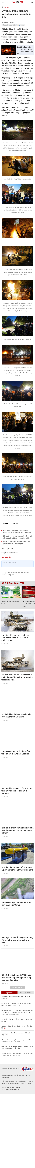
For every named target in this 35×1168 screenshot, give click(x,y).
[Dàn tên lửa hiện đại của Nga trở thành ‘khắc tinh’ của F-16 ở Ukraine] (17, 774)
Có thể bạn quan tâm (12, 583)
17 (21, 1005)
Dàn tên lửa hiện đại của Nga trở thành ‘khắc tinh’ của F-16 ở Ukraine (16, 790)
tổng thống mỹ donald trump (10, 552)
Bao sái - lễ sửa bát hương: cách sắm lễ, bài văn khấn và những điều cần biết (17, 1054)
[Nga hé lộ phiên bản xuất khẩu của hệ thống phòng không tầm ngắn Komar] (17, 814)
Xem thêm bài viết (17, 987)
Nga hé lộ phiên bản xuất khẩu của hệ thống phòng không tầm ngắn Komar (17, 830)
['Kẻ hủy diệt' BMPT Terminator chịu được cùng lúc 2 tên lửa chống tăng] (17, 621)
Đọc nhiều (9, 993)
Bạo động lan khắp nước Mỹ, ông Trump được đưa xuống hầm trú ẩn (25, 50)
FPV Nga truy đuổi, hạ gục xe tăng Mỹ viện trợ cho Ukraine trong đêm (17, 940)
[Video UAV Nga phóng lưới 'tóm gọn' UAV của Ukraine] (17, 888)
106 (4, 1028)
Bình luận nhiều (25, 993)
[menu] (2, 2)
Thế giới (6, 7)
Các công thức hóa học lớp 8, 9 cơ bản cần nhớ (16, 1026)
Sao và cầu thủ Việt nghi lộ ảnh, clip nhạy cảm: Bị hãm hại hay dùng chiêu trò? (17, 1048)
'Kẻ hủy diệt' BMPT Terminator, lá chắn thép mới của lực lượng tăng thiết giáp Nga (17, 677)
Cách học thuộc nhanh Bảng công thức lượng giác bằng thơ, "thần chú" (16, 1004)
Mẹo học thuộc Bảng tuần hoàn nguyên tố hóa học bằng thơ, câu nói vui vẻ (16, 1041)
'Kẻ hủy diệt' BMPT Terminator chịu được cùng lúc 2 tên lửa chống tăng (15, 637)
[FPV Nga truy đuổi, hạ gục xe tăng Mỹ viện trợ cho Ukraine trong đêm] (17, 923)
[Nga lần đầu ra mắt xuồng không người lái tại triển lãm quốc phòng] (17, 853)
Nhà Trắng (11, 549)
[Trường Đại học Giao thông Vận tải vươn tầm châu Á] (11, 592)
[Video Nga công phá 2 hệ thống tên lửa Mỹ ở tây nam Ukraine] (17, 737)
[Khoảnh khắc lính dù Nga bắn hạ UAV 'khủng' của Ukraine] (17, 700)
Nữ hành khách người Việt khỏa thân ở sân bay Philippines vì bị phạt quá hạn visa (16, 977)
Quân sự (4, 643)
